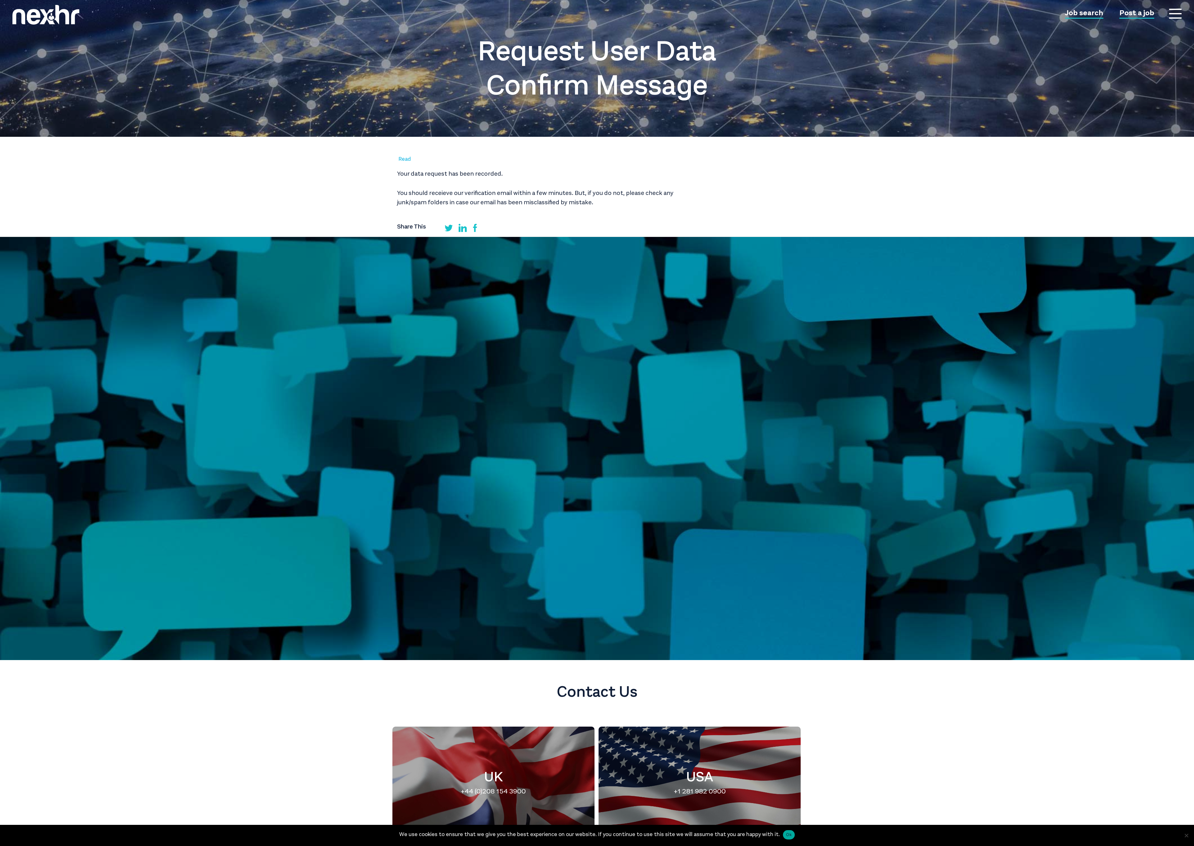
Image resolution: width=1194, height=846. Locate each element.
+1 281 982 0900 (700, 791)
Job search (1084, 13)
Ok (789, 834)
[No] (1186, 835)
